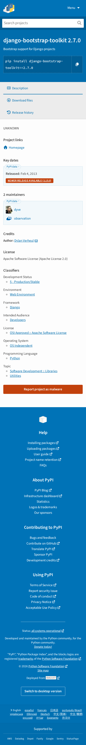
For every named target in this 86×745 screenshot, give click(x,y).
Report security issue (43, 590)
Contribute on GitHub (41, 543)
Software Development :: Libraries (33, 371)
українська (16, 714)
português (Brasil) (72, 710)
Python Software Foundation (60, 659)
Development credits (41, 560)
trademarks (25, 659)
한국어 (66, 718)
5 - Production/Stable (25, 281)
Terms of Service (41, 585)
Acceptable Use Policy (41, 607)
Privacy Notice (41, 601)
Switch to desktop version (43, 691)
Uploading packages (41, 448)
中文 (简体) (60, 714)
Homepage (16, 147)
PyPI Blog (41, 490)
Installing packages (41, 442)
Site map (43, 670)
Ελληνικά (32, 714)
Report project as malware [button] (43, 389)
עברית (39, 718)
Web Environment (22, 294)
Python (15, 358)
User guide (41, 454)
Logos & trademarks (43, 507)
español (29, 710)
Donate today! (43, 647)
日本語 (54, 710)
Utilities (15, 375)
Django (15, 307)
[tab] (43, 88)
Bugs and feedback (43, 537)
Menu (71, 7)
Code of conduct (41, 596)
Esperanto (52, 718)
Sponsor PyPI (43, 554)
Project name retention (41, 459)
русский (28, 718)
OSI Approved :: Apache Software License (38, 332)
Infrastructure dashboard (41, 496)
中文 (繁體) (76, 714)
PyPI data (12, 167)
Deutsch (45, 714)
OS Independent (21, 345)
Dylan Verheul (24, 240)
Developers (18, 319)
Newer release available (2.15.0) (29, 181)
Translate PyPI (41, 549)
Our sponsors (43, 512)
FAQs (43, 465)
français (42, 710)
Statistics (43, 501)
